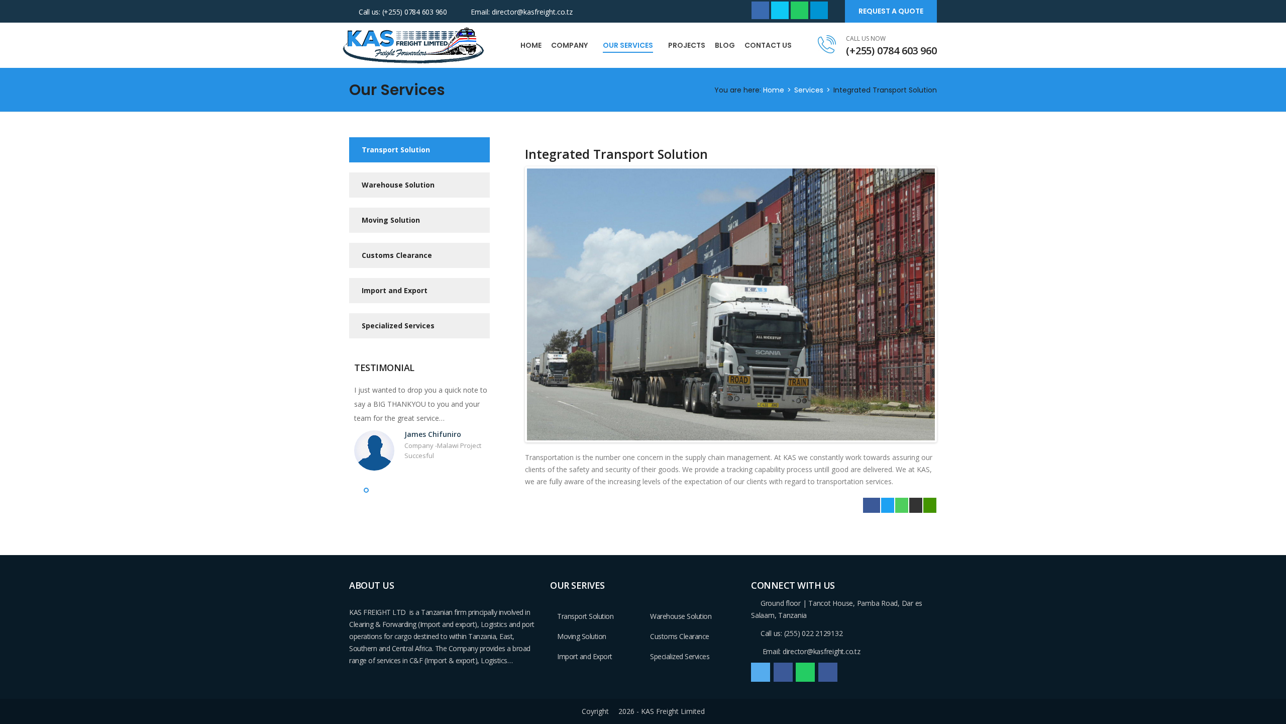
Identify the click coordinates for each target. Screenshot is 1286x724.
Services (808, 90)
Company (569, 45)
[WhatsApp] (901, 506)
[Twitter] (887, 506)
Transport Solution (396, 149)
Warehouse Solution (398, 185)
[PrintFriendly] (929, 506)
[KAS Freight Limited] (414, 44)
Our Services (628, 45)
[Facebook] (871, 506)
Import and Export (394, 290)
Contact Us (768, 45)
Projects (686, 45)
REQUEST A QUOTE (891, 11)
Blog (725, 45)
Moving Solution (391, 220)
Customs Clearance (397, 255)
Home (531, 45)
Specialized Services (398, 325)
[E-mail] (915, 506)
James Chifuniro (432, 434)
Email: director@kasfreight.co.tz (522, 12)
